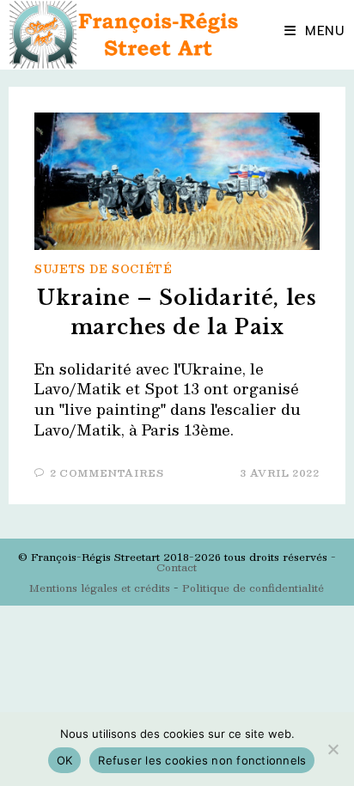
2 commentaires (106, 473)
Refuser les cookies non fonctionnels (202, 760)
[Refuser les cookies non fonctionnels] (332, 749)
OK (65, 760)
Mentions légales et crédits (99, 587)
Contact (176, 567)
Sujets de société (103, 268)
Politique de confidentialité (253, 587)
